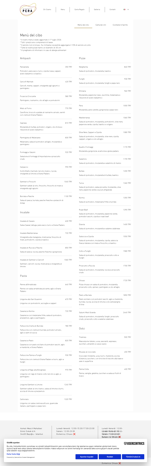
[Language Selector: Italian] (126, 9)
